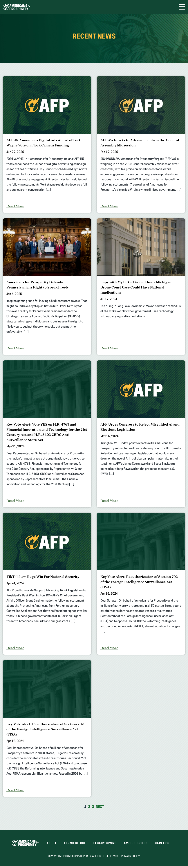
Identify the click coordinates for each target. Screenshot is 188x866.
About (52, 843)
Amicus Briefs (136, 843)
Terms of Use (75, 843)
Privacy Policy (130, 856)
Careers (162, 843)
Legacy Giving (105, 843)
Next (100, 807)
